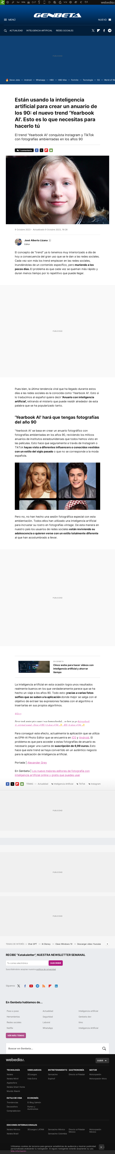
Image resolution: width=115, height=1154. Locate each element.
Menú (12, 19)
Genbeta (57, 15)
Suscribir (55, 963)
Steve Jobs (14, 80)
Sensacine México (56, 1129)
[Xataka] (2, 2)
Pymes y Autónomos (32, 1107)
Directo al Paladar (77, 1074)
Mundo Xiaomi (13, 1091)
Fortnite (74, 80)
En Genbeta (58, 661)
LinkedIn (56, 985)
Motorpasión (95, 1074)
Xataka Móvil (12, 1078)
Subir (100, 1060)
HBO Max (62, 80)
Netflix (10, 1028)
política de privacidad (46, 969)
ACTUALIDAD (16, 30)
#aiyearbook (84, 721)
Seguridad (48, 1016)
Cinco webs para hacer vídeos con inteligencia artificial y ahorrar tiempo (73, 669)
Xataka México (13, 1129)
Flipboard (98, 30)
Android (28, 80)
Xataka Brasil (12, 1133)
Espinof (51, 1078)
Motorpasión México (95, 1130)
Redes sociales (14, 1022)
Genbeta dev (85, 1016)
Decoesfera (12, 1106)
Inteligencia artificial (88, 1011)
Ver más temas (15, 1035)
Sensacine (53, 1074)
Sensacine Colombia (57, 1133)
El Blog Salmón (34, 1102)
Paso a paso (13, 1011)
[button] (38, 240)
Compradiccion (14, 1111)
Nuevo (102, 19)
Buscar (104, 1048)
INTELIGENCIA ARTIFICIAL (39, 30)
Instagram (96, 784)
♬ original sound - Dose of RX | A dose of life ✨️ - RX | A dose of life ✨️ (50, 724)
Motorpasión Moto (98, 1078)
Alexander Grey (37, 762)
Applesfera (12, 1083)
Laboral (46, 1022)
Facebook (104, 30)
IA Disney (46, 944)
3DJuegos (32, 1074)
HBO (52, 80)
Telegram (109, 30)
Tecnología (88, 80)
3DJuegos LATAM (35, 1129)
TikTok (82, 784)
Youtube (31, 985)
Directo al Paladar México (77, 1130)
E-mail (51, 150)
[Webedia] (15, 1059)
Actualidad (43, 784)
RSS (43, 985)
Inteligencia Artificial (63, 784)
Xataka (10, 1074)
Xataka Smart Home (16, 1087)
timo (81, 1022)
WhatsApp (48, 1028)
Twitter (93, 30)
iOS (74, 737)
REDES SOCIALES (64, 30)
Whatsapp (40, 80)
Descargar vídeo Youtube (89, 944)
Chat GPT (32, 944)
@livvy (18, 713)
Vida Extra (32, 1078)
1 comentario (25, 150)
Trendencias (12, 1102)
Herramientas (13, 1016)
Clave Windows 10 (64, 944)
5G (98, 80)
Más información (18, 1151)
